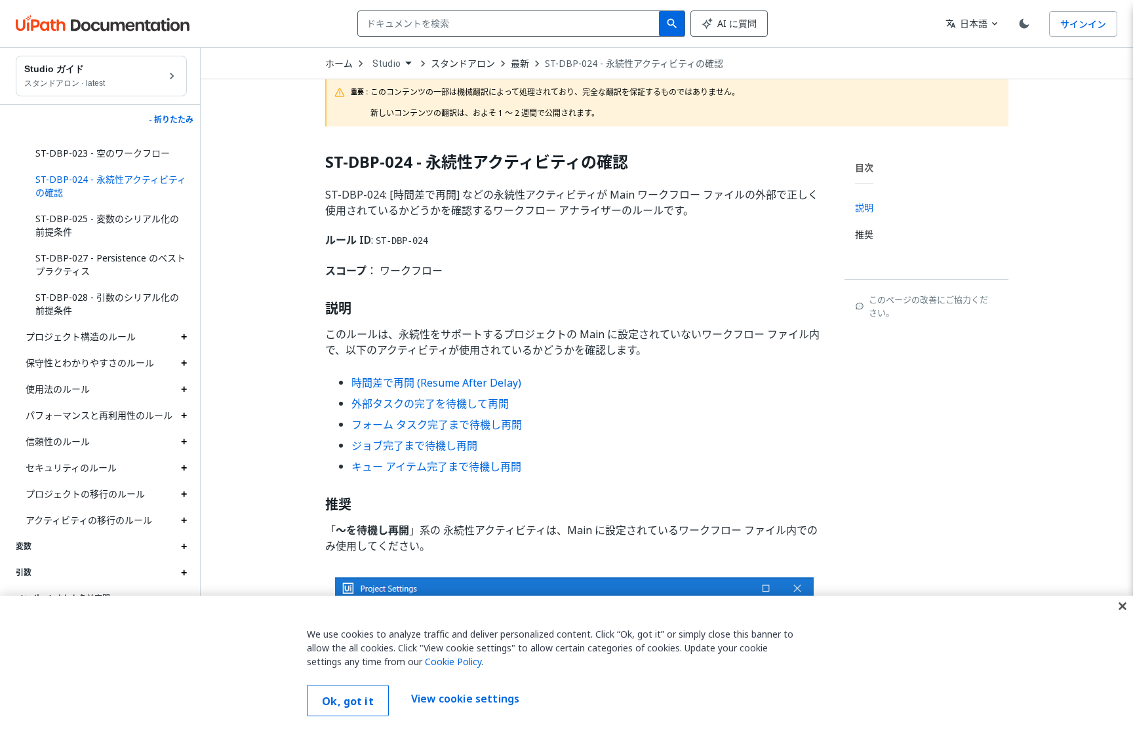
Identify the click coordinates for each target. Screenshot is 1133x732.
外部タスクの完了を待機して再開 (430, 404)
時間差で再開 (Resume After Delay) (436, 383)
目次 (864, 167)
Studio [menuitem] (386, 63)
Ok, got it (348, 701)
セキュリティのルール (71, 467)
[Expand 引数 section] (183, 573)
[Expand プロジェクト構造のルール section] (183, 337)
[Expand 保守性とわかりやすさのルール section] (183, 363)
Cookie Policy (453, 661)
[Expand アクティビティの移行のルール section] (183, 520)
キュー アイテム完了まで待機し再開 (436, 466)
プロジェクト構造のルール (81, 336)
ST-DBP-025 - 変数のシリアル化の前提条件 (107, 225)
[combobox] (511, 23)
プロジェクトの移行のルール (85, 494)
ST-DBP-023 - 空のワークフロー (102, 153)
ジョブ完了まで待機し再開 (414, 445)
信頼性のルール (58, 441)
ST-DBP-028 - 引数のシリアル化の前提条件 (107, 303)
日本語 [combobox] (966, 23)
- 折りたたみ (171, 120)
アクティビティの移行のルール (89, 520)
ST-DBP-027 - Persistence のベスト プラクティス (110, 264)
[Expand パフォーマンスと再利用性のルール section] (183, 415)
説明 (338, 308)
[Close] (1122, 606)
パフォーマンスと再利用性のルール (99, 415)
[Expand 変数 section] (183, 546)
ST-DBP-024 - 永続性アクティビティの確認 (634, 63)
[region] (566, 664)
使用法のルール (58, 389)
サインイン (1083, 24)
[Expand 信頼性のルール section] (183, 442)
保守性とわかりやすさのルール (90, 363)
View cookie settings (465, 699)
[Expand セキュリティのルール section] (183, 468)
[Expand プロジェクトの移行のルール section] (183, 494)
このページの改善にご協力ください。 (928, 306)
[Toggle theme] (1024, 23)
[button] (106, 186)
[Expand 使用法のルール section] (183, 389)
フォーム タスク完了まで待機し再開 (436, 425)
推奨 (338, 504)
